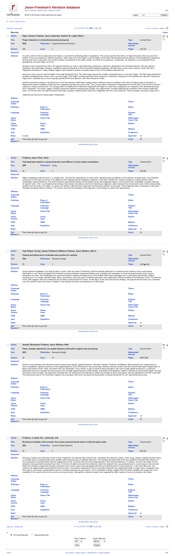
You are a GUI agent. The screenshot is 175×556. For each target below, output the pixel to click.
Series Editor (13, 119)
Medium (131, 129)
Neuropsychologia (59, 259)
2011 (24, 259)
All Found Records (21, 535)
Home (27, 10)
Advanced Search (54, 10)
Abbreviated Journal (133, 45)
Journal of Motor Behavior (62, 445)
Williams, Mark (62, 345)
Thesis (131, 102)
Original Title (131, 114)
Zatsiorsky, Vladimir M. (61, 36)
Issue (42, 49)
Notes (13, 136)
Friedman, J (27, 438)
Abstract (14, 56)
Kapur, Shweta (28, 36)
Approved (132, 136)
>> (94, 28)
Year (12, 44)
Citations (155, 28)
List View (148, 28)
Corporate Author (15, 103)
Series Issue (43, 124)
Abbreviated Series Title (133, 119)
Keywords (15, 52)
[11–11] (98, 28)
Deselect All (18, 28)
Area (13, 132)
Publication (45, 44)
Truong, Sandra (40, 251)
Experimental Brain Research (63, 44)
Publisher (15, 107)
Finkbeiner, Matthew (57, 251)
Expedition (44, 132)
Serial (130, 139)
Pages (130, 49)
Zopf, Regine (27, 251)
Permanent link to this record (87, 144)
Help (166, 553)
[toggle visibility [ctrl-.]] (8, 533)
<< (75, 28)
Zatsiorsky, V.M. (52, 438)
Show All (33, 10)
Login (166, 10)
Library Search (81, 553)
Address (14, 98)
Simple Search (42, 10)
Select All (10, 28)
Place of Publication (45, 108)
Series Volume (14, 124)
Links (165, 32)
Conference (133, 132)
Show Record (92, 553)
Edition (131, 123)
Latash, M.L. (39, 438)
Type (130, 40)
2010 (24, 44)
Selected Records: (41, 535)
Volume (14, 49)
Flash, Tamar (43, 158)
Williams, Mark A (89, 251)
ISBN (42, 129)
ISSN (13, 129)
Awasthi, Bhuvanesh (31, 345)
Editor (130, 107)
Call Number (14, 140)
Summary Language (44, 114)
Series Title (45, 118)
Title (12, 40)
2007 (24, 165)
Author (14, 36)
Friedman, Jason (43, 36)
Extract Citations (104, 553)
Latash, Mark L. (78, 36)
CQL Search (69, 553)
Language (15, 113)
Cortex (54, 165)
